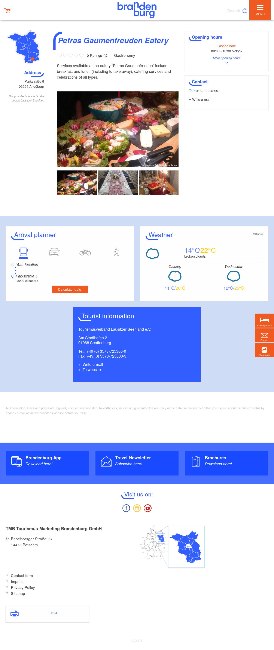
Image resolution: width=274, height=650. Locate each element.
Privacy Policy (23, 587)
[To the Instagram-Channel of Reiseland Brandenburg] (137, 507)
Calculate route (69, 289)
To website (91, 369)
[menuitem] (234, 10)
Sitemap (18, 593)
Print (54, 613)
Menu (260, 14)
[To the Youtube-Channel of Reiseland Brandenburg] (147, 507)
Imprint (17, 581)
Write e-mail (92, 364)
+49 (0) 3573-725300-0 (106, 351)
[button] (264, 350)
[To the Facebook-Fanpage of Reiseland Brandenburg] (126, 507)
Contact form (22, 575)
